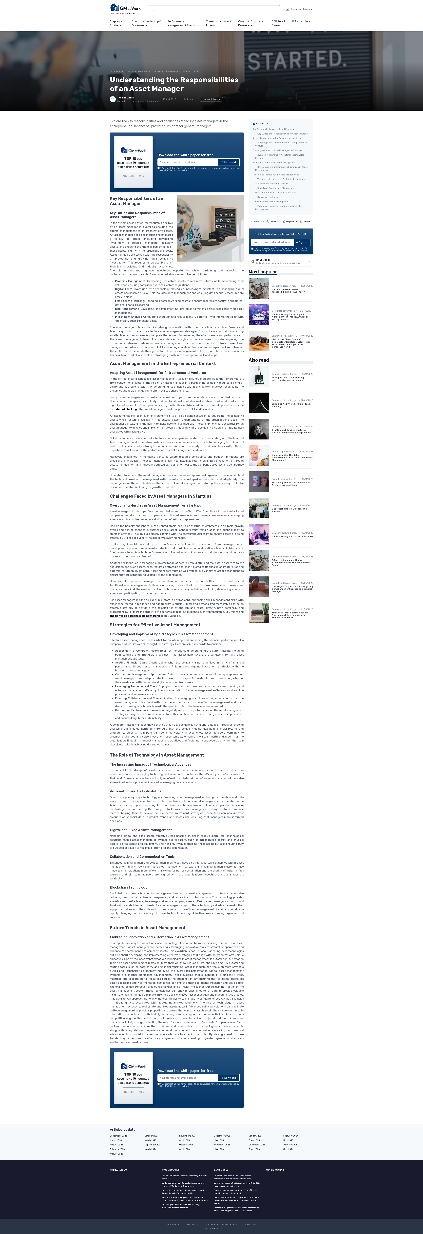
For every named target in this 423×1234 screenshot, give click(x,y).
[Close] (271, 592)
